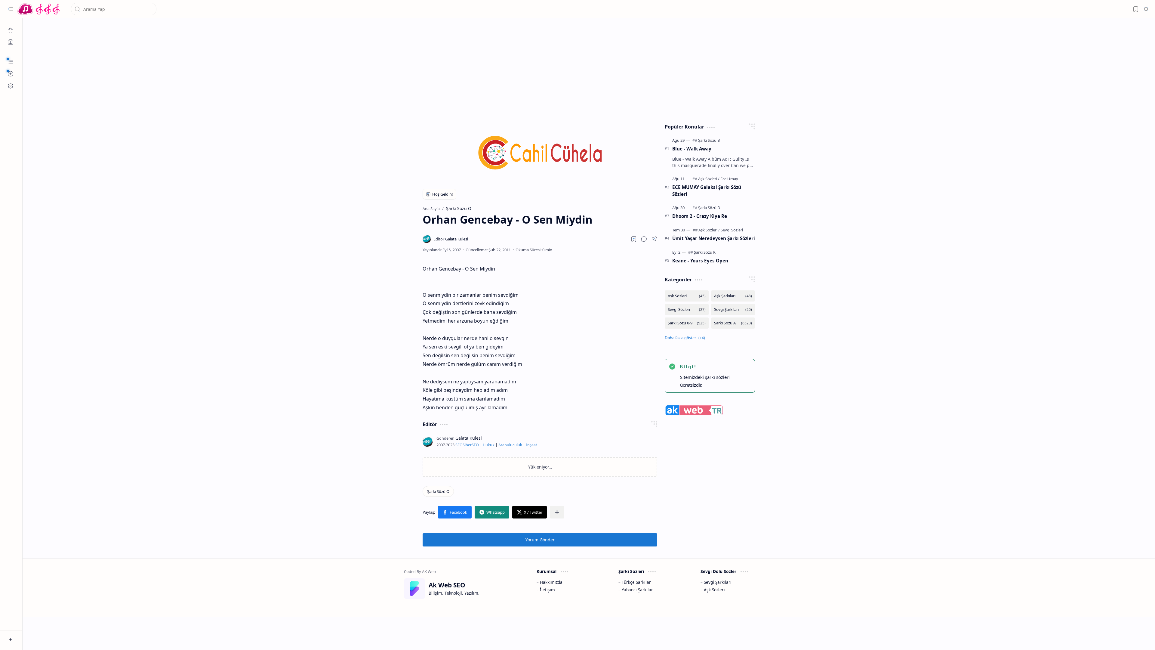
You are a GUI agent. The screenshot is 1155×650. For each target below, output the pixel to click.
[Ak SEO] (11, 42)
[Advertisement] (584, 69)
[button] (10, 9)
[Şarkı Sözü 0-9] (687, 323)
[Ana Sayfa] (11, 30)
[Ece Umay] (729, 178)
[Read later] (633, 238)
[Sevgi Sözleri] (732, 230)
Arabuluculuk (510, 444)
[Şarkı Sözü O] (438, 491)
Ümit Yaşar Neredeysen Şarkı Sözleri (713, 238)
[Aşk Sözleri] (708, 178)
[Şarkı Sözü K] (705, 252)
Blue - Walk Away (691, 149)
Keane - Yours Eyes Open (700, 261)
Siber (467, 444)
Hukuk (488, 444)
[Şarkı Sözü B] (709, 140)
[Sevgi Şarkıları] (733, 309)
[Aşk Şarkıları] (733, 296)
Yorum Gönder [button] (540, 540)
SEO (459, 444)
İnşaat (531, 444)
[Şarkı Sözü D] (709, 207)
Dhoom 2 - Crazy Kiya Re (699, 216)
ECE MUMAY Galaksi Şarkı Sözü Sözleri (706, 190)
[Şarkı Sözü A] (733, 323)
